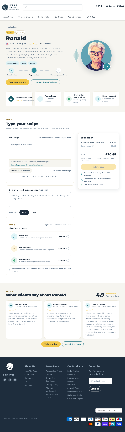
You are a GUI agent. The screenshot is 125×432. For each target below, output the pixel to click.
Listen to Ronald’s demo (45, 82)
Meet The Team (31, 371)
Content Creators (26, 17)
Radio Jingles (44, 17)
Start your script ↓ (17, 82)
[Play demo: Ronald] (107, 66)
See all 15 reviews (73, 344)
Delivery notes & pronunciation (28, 190)
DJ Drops (59, 17)
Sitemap (28, 385)
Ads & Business (74, 17)
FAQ (26, 382)
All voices (12, 27)
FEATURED (90, 17)
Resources (50, 374)
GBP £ (99, 6)
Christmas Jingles (75, 399)
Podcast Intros (73, 378)
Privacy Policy (52, 384)
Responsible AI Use (54, 371)
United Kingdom (107, 410)
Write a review (50, 344)
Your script (14, 137)
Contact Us (29, 378)
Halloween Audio (74, 395)
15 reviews (46, 44)
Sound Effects (73, 388)
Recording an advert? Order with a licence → (28, 165)
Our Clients (29, 374)
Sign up (95, 388)
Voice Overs (8, 17)
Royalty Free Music (75, 392)
